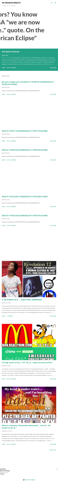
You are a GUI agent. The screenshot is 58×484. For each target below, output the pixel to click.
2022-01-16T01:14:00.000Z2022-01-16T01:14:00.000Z (25, 131)
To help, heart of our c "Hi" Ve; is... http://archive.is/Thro (27, 362)
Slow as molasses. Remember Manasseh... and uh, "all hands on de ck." (26, 426)
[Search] (52, 3)
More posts (52, 450)
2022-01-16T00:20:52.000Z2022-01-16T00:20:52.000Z (25, 150)
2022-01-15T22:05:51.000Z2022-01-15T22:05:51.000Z (25, 196)
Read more (53, 67)
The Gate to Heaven (10, 51)
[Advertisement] (29, 112)
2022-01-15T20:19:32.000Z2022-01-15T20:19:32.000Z (25, 215)
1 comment (10, 316)
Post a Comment (11, 67)
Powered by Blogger (30, 479)
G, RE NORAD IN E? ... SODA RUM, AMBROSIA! (22, 299)
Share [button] (3, 67)
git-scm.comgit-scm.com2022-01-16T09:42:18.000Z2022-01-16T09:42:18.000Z (28, 83)
